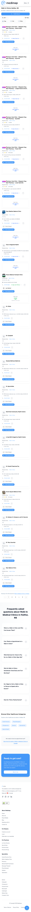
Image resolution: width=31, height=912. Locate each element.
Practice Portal (5, 847)
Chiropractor (4, 884)
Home (3, 813)
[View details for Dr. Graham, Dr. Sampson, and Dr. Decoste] (15, 527)
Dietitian (4, 870)
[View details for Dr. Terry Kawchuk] (15, 553)
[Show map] (27, 908)
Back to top (15, 772)
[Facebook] (2, 796)
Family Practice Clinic (6, 857)
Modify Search (17, 14)
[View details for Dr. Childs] (15, 317)
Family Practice (6, 721)
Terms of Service (7, 907)
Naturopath (4, 888)
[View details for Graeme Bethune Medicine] (15, 371)
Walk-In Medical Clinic (7, 859)
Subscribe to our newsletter (8, 836)
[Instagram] (5, 796)
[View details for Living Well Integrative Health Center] (15, 447)
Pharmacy (4, 861)
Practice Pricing (5, 849)
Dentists (14, 725)
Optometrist (4, 872)
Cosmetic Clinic (5, 895)
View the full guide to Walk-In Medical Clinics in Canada (15, 742)
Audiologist (4, 891)
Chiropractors (6, 725)
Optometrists (22, 725)
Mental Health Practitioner (8, 863)
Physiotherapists (16, 721)
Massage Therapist (6, 866)
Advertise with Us (5, 822)
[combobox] (5, 21)
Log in (3, 834)
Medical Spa (4, 893)
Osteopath (4, 882)
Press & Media (5, 818)
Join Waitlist (8, 288)
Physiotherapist (5, 868)
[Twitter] (8, 796)
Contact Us (4, 824)
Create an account (6, 832)
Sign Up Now (4, 845)
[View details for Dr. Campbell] (15, 346)
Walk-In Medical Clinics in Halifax (21, 593)
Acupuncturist (5, 886)
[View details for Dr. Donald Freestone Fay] (15, 477)
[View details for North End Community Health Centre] (15, 422)
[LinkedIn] (11, 796)
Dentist (3, 880)
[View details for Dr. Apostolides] (15, 397)
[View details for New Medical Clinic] (15, 578)
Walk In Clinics (12, 30)
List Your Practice (6, 843)
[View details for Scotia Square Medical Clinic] (15, 502)
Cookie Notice (24, 907)
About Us (4, 815)
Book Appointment (9, 41)
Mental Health (6, 729)
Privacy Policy (16, 907)
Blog (3, 820)
